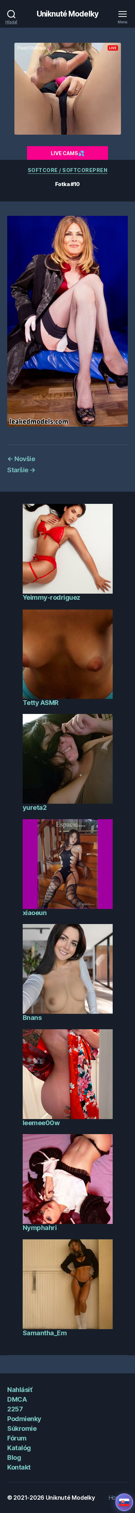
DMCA (17, 1399)
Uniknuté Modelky (67, 14)
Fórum (17, 1438)
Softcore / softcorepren (68, 170)
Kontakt (19, 1467)
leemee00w (41, 1123)
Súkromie (21, 1428)
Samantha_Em (45, 1333)
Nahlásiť (19, 1389)
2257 (15, 1409)
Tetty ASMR (41, 702)
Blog (14, 1457)
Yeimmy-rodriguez (51, 597)
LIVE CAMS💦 (67, 153)
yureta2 (35, 807)
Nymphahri (40, 1227)
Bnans (32, 1017)
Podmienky (24, 1419)
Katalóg (19, 1448)
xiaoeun (35, 912)
